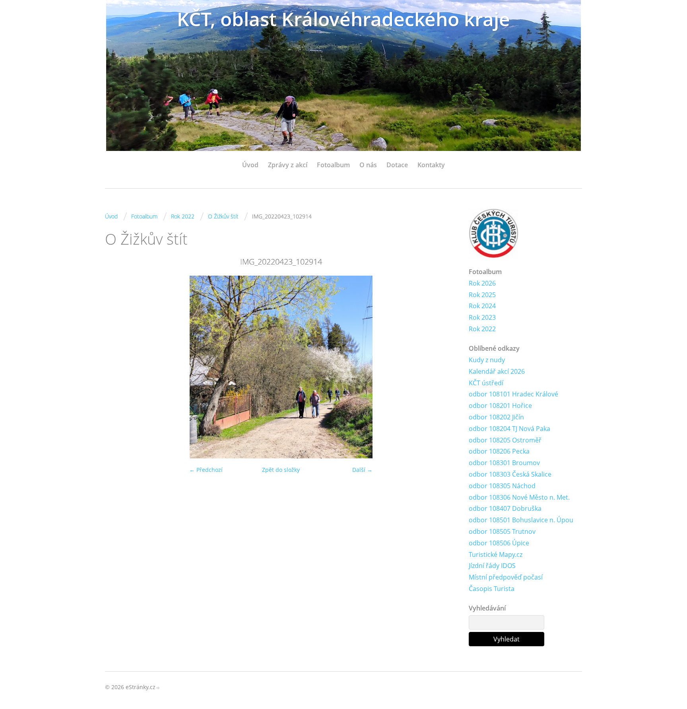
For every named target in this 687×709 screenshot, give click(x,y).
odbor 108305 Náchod (502, 485)
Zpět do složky (281, 469)
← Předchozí (206, 469)
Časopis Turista (491, 588)
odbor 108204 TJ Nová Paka (509, 428)
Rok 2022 (182, 216)
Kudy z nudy (487, 359)
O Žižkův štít (223, 216)
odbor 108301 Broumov (504, 462)
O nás (368, 164)
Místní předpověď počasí (506, 577)
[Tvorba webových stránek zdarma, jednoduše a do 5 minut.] (158, 688)
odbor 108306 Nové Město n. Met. (519, 497)
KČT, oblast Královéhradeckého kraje (343, 19)
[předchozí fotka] (118, 367)
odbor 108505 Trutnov (502, 531)
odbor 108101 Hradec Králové (513, 394)
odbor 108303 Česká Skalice (510, 474)
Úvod (250, 164)
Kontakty (431, 164)
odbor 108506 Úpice (499, 543)
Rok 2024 (482, 305)
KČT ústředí (486, 383)
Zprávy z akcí (287, 164)
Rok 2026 (482, 283)
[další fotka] (444, 367)
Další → (362, 469)
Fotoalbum (333, 164)
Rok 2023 (482, 317)
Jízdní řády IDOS (492, 565)
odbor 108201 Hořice (500, 405)
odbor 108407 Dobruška (505, 508)
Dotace (397, 164)
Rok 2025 (482, 294)
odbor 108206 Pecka (499, 451)
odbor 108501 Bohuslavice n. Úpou (521, 520)
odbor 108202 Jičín (496, 417)
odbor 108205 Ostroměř (505, 440)
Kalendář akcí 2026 (497, 371)
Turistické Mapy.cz (495, 554)
